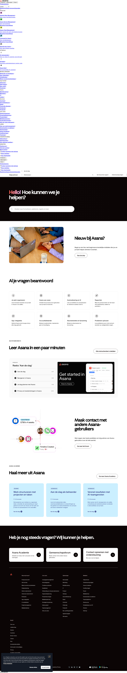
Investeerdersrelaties (15, 644)
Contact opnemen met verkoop (9, 151)
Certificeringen (86, 588)
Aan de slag (27, 171)
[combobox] (41, 209)
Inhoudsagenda (45, 582)
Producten (3, 2)
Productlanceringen (46, 596)
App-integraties (25, 599)
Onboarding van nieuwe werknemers (50, 591)
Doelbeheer (45, 588)
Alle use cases (45, 610)
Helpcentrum (86, 579)
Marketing (65, 582)
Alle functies (24, 582)
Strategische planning (47, 602)
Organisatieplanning (47, 593)
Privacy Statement (7, 663)
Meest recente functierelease (28, 585)
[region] (27, 662)
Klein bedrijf (65, 579)
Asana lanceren (10, 8)
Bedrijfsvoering (66, 585)
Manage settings (33, 667)
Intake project (45, 605)
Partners (85, 608)
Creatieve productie (46, 585)
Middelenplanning (46, 599)
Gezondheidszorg (67, 596)
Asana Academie (87, 585)
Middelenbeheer (25, 608)
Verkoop (65, 593)
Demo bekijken (5, 153)
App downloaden (5, 155)
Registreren (3, 8)
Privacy (12, 649)
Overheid (65, 602)
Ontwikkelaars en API (88, 605)
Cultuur (12, 638)
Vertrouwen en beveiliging (16, 647)
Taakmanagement (46, 608)
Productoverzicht (26, 579)
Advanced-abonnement (27, 593)
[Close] (49, 656)
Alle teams (65, 616)
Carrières (12, 633)
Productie (65, 608)
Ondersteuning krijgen (88, 582)
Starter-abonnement (26, 591)
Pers (11, 641)
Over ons (12, 624)
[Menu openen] (0, 9)
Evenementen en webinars (89, 596)
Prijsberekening (4, 4)
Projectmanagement (26, 605)
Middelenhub (86, 593)
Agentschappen (66, 613)
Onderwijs (65, 605)
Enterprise (24, 596)
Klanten (12, 630)
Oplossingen (9, 2)
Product (64, 591)
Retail (64, 599)
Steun (15, 2)
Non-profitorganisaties (68, 610)
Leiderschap (13, 627)
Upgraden (17, 8)
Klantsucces (86, 602)
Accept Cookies (45, 667)
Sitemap (85, 610)
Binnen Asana (13, 635)
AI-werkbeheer (25, 602)
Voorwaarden (53, 667)
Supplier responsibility (15, 652)
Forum (84, 591)
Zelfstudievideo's (28, 178)
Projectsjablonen (87, 599)
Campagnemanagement (48, 579)
